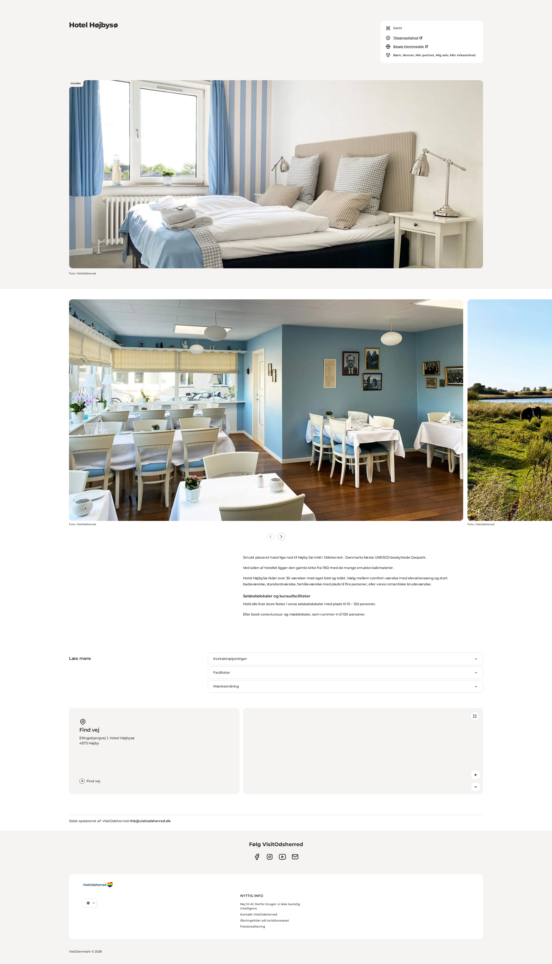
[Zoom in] (475, 775)
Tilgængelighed (405, 38)
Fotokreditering (252, 926)
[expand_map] (475, 716)
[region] (363, 751)
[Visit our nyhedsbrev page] (295, 857)
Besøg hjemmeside (408, 46)
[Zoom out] (475, 787)
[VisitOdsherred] (98, 884)
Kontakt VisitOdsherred (258, 914)
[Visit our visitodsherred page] (257, 857)
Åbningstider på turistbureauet (264, 920)
